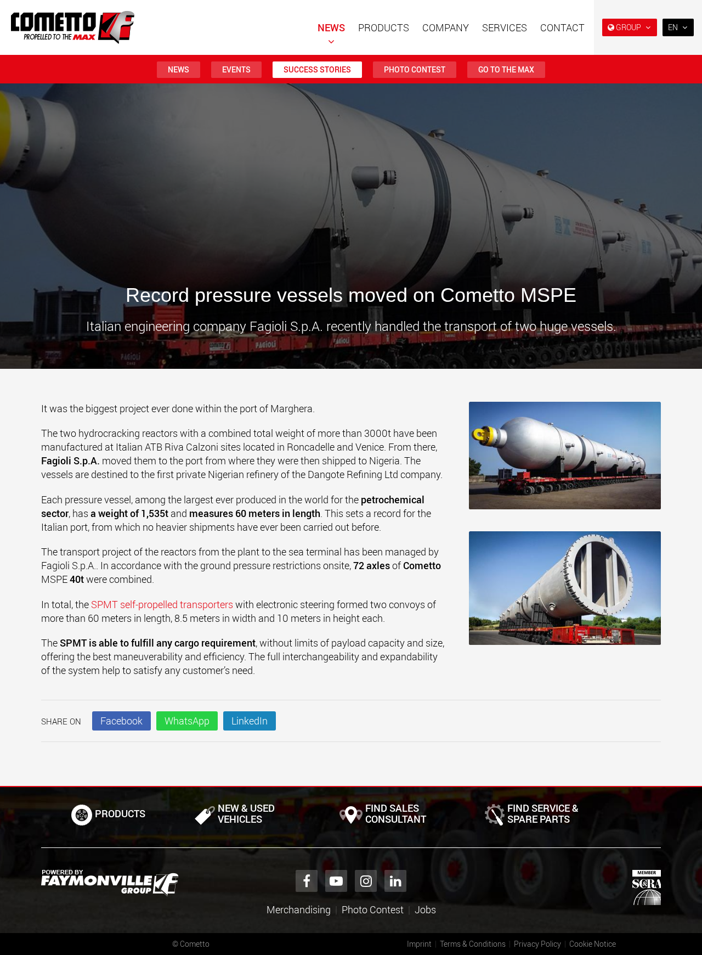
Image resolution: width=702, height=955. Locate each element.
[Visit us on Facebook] (306, 881)
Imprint (419, 944)
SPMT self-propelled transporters (162, 604)
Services (504, 27)
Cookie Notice (592, 944)
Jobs (425, 909)
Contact (562, 27)
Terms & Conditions (473, 944)
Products (383, 27)
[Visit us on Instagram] (366, 881)
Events (236, 69)
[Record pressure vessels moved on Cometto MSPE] (565, 461)
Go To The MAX (506, 69)
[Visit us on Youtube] (336, 881)
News (331, 27)
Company (445, 27)
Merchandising (299, 909)
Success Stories (317, 69)
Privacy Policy (537, 944)
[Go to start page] (72, 27)
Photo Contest (414, 69)
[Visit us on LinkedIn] (395, 881)
